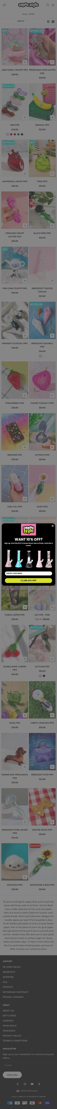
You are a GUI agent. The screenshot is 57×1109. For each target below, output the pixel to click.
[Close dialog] (53, 526)
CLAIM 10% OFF (28, 580)
